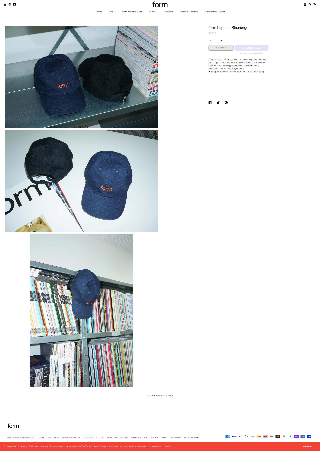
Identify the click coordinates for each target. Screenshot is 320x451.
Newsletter (168, 12)
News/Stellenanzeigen (132, 12)
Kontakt (41, 437)
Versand (100, 437)
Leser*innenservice (71, 437)
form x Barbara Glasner (215, 12)
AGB (145, 437)
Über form (88, 437)
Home (99, 12)
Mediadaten (53, 437)
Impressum (136, 437)
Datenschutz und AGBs (117, 437)
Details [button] (167, 447)
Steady (164, 437)
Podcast (152, 12)
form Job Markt (191, 437)
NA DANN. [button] (307, 446)
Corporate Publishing (189, 12)
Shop (111, 12)
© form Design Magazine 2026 (21, 437)
